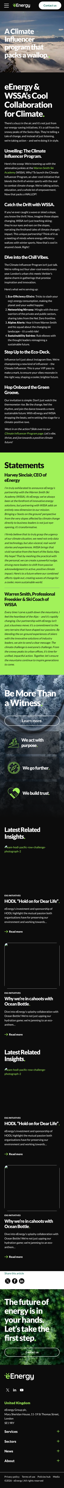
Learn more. (32, 720)
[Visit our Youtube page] (21, 1390)
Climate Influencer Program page (23, 433)
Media (56, 1476)
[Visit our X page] (7, 1281)
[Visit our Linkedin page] (21, 1281)
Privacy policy (11, 1476)
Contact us (50, 5)
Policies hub (44, 1476)
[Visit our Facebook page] (14, 1281)
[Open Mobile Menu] (6, 5)
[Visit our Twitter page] (7, 1390)
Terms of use (28, 1476)
